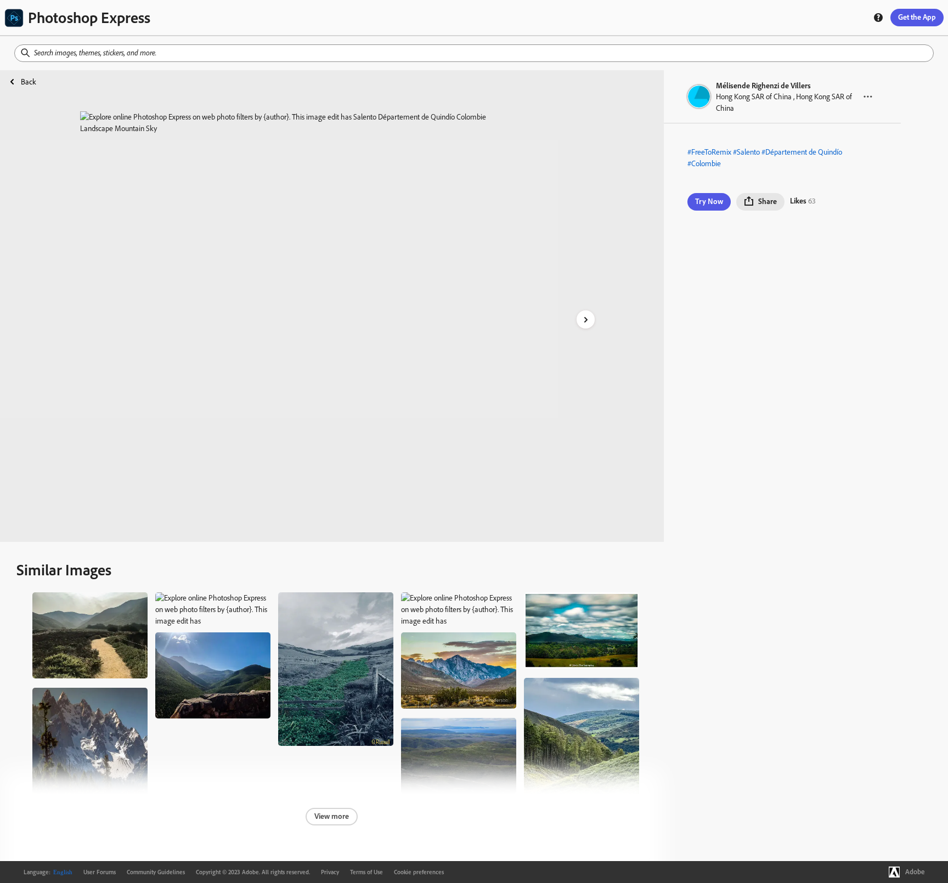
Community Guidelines (156, 872)
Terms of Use (366, 872)
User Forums (99, 872)
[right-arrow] (586, 319)
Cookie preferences (419, 872)
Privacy (330, 872)
